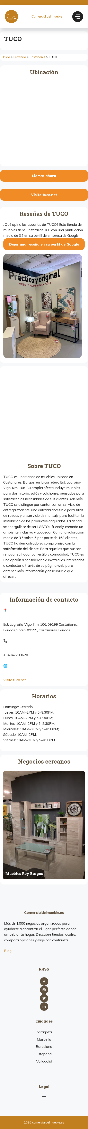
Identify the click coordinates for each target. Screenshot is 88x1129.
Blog (7, 951)
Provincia (20, 57)
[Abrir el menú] (44, 1097)
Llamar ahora (44, 176)
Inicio (6, 57)
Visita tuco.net (44, 195)
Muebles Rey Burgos (24, 873)
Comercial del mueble (47, 16)
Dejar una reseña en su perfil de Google (44, 244)
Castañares (37, 57)
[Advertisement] (44, 415)
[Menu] (77, 16)
